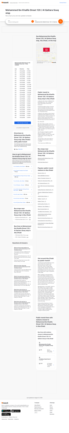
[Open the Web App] (6, 414)
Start (9, 20)
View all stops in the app (22, 122)
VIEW (30, 217)
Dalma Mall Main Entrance (43, 175)
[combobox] (19, 22)
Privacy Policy (10, 419)
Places (51, 406)
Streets (51, 408)
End (35, 20)
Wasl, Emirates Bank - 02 (43, 209)
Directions (52, 414)
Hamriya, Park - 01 (42, 173)
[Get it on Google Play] (6, 411)
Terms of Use (4, 419)
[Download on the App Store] (15, 411)
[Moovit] (5, 3)
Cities (51, 412)
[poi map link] (46, 53)
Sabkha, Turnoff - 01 (42, 198)
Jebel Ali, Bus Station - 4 (43, 196)
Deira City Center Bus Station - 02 (45, 227)
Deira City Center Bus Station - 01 (45, 218)
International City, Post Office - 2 (45, 220)
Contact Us (16, 419)
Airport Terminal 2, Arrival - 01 (44, 178)
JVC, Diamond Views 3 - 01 (43, 183)
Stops (51, 410)
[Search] (60, 21)
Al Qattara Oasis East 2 (43, 162)
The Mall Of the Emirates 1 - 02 (44, 211)
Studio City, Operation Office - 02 (45, 180)
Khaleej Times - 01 (42, 201)
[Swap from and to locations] (32, 21)
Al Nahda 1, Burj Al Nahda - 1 (44, 206)
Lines (51, 405)
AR (36, 412)
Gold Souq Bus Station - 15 (43, 203)
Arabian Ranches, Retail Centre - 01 (45, 189)
